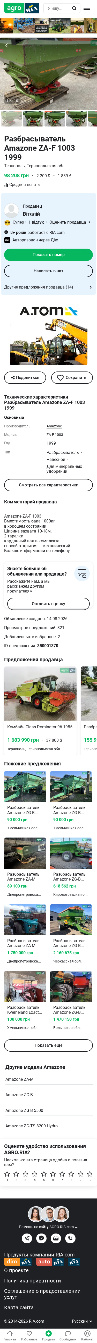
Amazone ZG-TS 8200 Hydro (31, 1126)
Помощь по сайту (48, 1227)
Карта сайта (19, 1307)
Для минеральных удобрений (64, 469)
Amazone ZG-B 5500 (24, 1110)
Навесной (56, 459)
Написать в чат (48, 270)
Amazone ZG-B (19, 1094)
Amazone (54, 426)
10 (90, 1180)
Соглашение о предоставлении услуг (42, 1294)
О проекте (16, 1270)
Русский (80, 1321)
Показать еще (49, 1045)
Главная (10, 1339)
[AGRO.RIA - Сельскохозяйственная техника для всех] (23, 8)
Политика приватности (32, 1281)
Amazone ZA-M (19, 1079)
